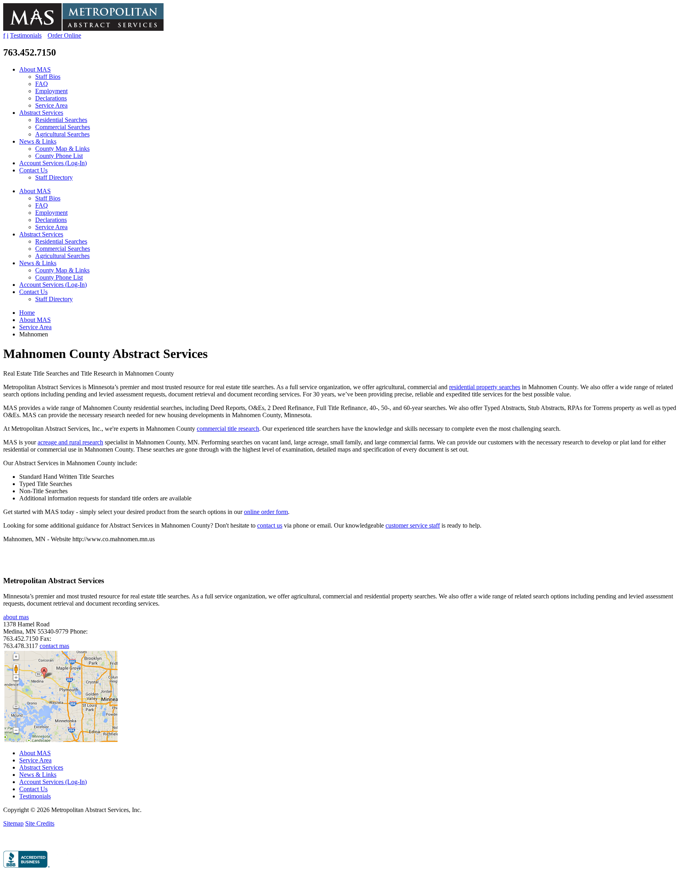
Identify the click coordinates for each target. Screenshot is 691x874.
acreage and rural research (70, 442)
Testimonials (26, 35)
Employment (51, 91)
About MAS (35, 69)
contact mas (54, 645)
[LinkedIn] (13, 840)
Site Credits (39, 823)
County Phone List (59, 155)
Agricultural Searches (62, 134)
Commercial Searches (62, 127)
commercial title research (228, 428)
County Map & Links (62, 148)
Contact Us (33, 170)
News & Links (37, 141)
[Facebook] (5, 840)
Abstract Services (41, 112)
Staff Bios (47, 76)
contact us (269, 525)
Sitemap (13, 823)
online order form (266, 511)
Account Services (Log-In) (53, 163)
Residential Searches (61, 119)
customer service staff (412, 525)
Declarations (51, 98)
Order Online (64, 35)
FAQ (41, 83)
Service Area (51, 105)
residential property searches (484, 387)
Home (27, 312)
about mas (16, 617)
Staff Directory (54, 177)
